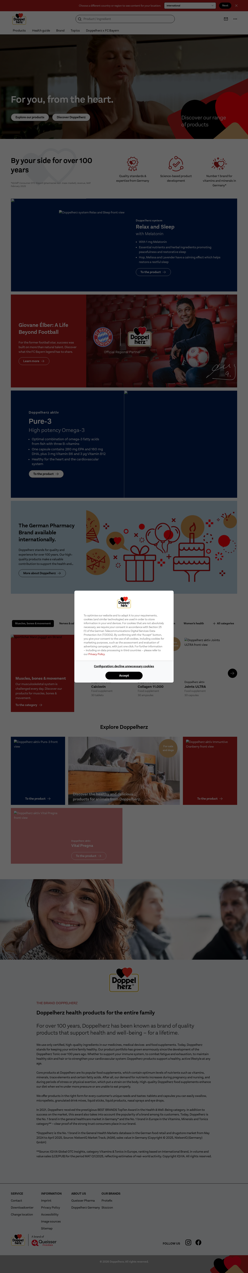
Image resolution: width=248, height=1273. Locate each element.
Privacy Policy (96, 654)
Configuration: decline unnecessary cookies (124, 666)
